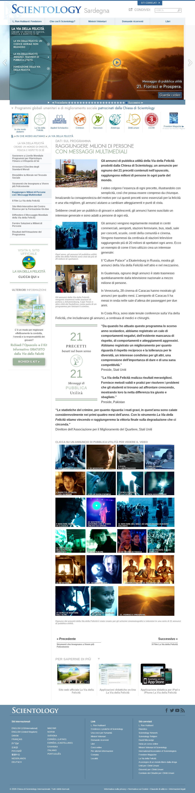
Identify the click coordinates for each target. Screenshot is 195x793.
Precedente (61, 102)
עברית (15, 743)
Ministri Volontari (97, 21)
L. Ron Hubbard (98, 725)
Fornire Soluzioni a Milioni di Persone (27, 224)
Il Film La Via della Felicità (26, 200)
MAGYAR (51, 728)
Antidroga (115, 128)
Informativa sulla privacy (115, 789)
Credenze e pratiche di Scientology (107, 729)
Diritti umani (133, 128)
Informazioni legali (177, 789)
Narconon (97, 128)
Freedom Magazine (174, 127)
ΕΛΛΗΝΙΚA (52, 747)
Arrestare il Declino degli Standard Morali (25, 168)
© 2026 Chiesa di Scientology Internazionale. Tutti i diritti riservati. (40, 789)
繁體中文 (16, 754)
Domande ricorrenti (132, 21)
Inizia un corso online (148, 744)
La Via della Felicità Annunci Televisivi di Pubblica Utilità (26, 57)
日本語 (15, 747)
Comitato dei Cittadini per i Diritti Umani (156, 773)
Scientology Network (148, 733)
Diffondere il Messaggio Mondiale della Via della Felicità (30, 216)
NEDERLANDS (19, 758)
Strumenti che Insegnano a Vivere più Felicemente (30, 185)
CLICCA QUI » (28, 276)
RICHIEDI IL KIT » (29, 362)
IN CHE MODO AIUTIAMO (31, 136)
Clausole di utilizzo (158, 789)
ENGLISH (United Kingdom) (24, 732)
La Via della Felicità (40, 129)
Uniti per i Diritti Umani (149, 766)
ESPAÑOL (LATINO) (56, 739)
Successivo (134, 102)
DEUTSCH (17, 762)
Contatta (95, 754)
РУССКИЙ (17, 751)
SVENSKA (52, 735)
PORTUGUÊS (54, 754)
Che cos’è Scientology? (62, 21)
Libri (167, 21)
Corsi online (96, 747)
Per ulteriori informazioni (102, 751)
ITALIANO (52, 750)
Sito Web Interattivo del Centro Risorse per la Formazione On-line (30, 207)
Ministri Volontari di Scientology (153, 747)
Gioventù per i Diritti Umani (151, 769)
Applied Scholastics (59, 128)
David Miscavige (146, 740)
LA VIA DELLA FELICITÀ (60, 136)
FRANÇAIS (17, 739)
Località (94, 758)
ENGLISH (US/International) (25, 728)
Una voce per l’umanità (101, 733)
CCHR (152, 128)
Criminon (80, 128)
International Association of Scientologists (158, 751)
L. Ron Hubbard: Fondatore (27, 21)
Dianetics (143, 729)
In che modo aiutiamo (20, 129)
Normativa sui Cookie (138, 789)
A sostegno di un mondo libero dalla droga (158, 762)
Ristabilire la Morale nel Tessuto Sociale (29, 176)
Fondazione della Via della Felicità (27, 68)
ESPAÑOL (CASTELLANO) (60, 743)
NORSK (51, 732)
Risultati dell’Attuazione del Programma (27, 233)
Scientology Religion (148, 736)
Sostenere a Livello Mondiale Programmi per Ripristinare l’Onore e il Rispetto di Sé (27, 158)
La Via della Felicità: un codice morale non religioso (28, 44)
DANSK (15, 735)
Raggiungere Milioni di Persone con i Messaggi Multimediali (29, 193)
